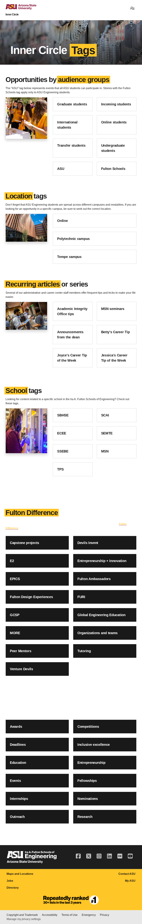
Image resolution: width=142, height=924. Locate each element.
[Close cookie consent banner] (135, 897)
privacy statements (99, 901)
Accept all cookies (36, 915)
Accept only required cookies (73, 915)
